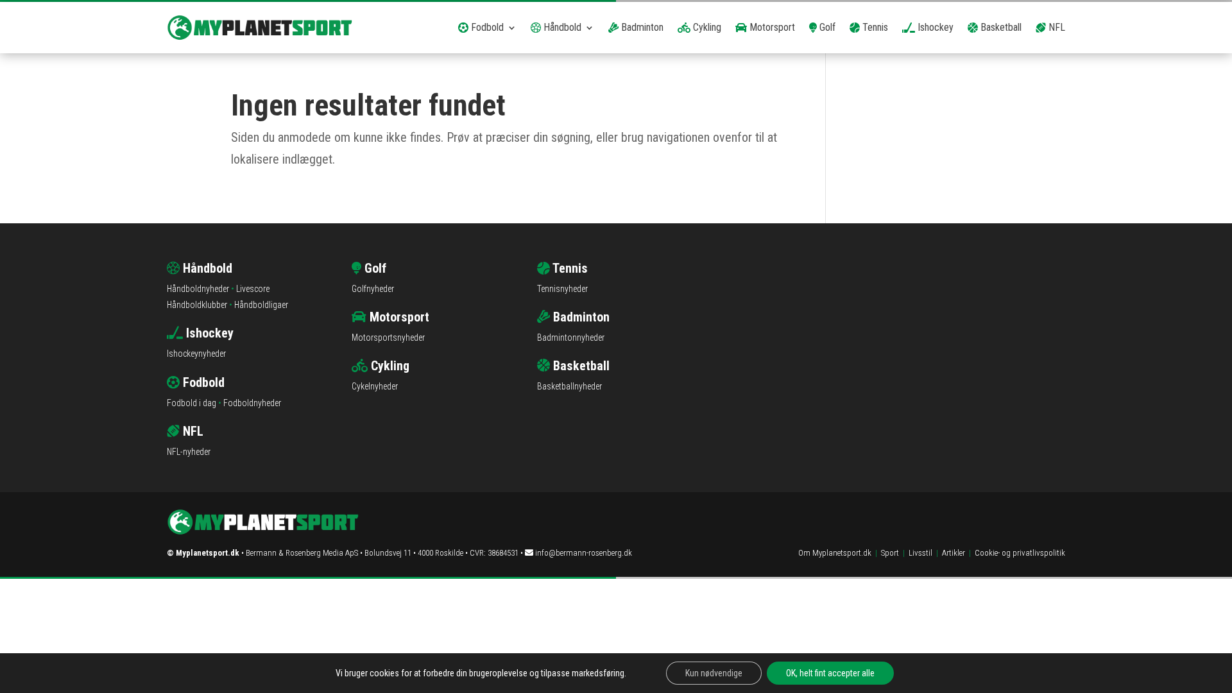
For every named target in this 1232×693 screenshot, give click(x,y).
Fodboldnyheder (252, 403)
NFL (1055, 27)
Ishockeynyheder (196, 353)
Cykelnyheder (375, 386)
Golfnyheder (373, 289)
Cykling (705, 27)
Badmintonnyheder (570, 337)
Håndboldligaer (261, 305)
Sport (890, 553)
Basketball (1000, 27)
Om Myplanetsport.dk (834, 553)
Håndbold (561, 27)
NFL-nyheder (188, 452)
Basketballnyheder (569, 386)
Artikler (953, 553)
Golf (826, 27)
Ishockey (934, 27)
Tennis (874, 27)
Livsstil (920, 553)
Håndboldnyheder (198, 289)
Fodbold (486, 27)
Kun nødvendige (713, 673)
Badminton (641, 27)
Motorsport (771, 27)
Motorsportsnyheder (388, 337)
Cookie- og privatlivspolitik (1020, 553)
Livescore (253, 289)
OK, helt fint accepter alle (830, 673)
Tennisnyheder (562, 289)
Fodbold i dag (191, 403)
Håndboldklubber (197, 305)
